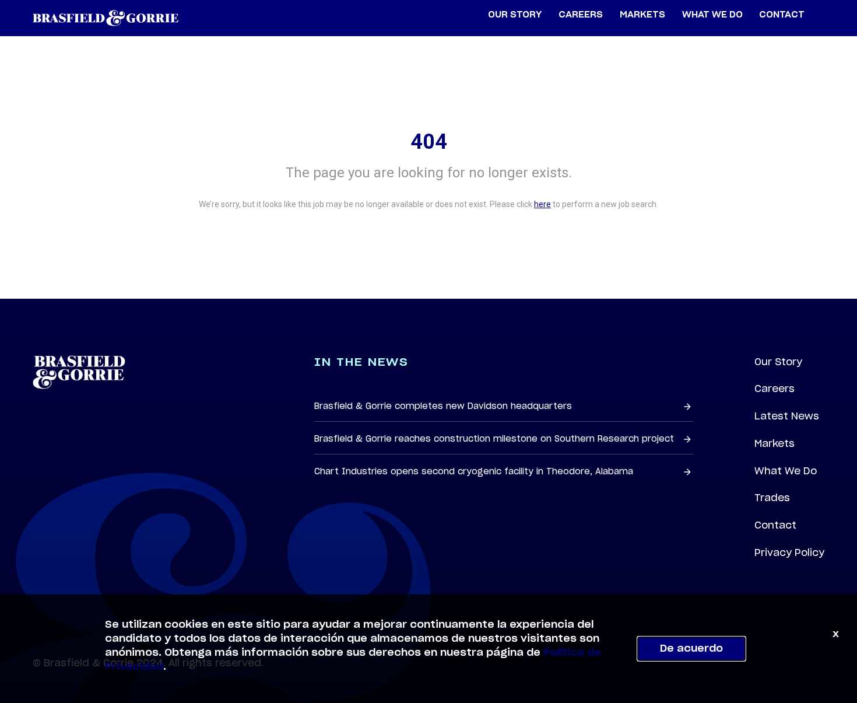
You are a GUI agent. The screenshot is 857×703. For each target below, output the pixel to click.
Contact (775, 525)
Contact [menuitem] (782, 15)
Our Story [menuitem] (515, 15)
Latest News (786, 416)
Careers (774, 388)
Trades (772, 497)
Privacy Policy (789, 552)
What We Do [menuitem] (712, 15)
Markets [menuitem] (642, 15)
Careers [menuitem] (581, 15)
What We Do (785, 470)
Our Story (778, 361)
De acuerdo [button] (691, 648)
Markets (774, 443)
